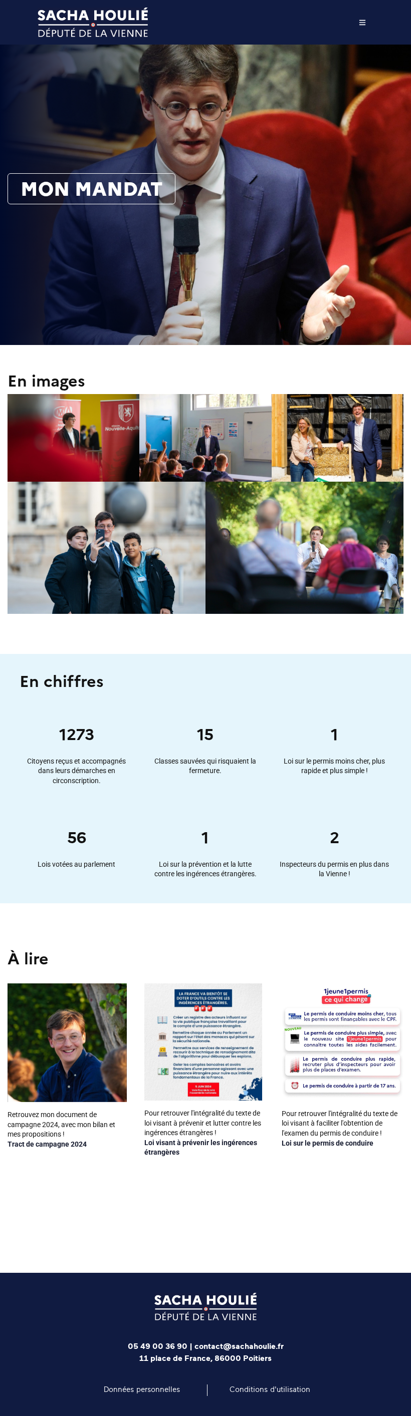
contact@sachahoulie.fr (239, 1346)
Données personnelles (142, 1389)
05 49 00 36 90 (157, 1346)
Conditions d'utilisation (270, 1389)
